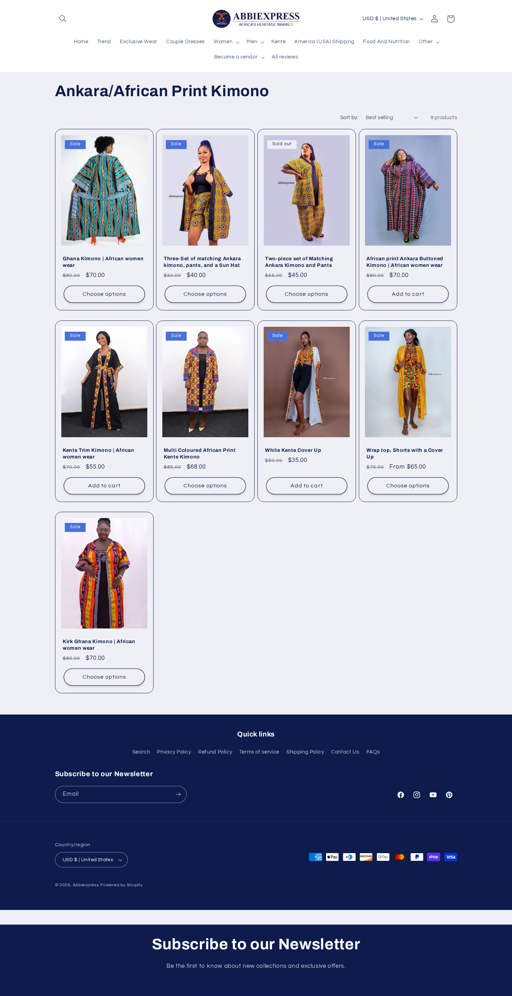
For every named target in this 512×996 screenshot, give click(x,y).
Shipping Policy (305, 752)
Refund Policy (215, 752)
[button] (63, 19)
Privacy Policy (174, 752)
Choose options (104, 294)
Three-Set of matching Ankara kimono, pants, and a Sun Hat (202, 262)
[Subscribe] (178, 794)
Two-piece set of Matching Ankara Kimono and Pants (299, 262)
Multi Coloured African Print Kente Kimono (199, 453)
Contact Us (345, 752)
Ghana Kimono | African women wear (103, 262)
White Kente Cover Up (293, 450)
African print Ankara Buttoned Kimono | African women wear (404, 262)
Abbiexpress (86, 885)
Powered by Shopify (121, 885)
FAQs (373, 752)
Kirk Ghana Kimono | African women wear (99, 645)
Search (141, 752)
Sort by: (349, 117)
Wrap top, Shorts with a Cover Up (404, 453)
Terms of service (259, 752)
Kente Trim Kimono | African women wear (98, 453)
